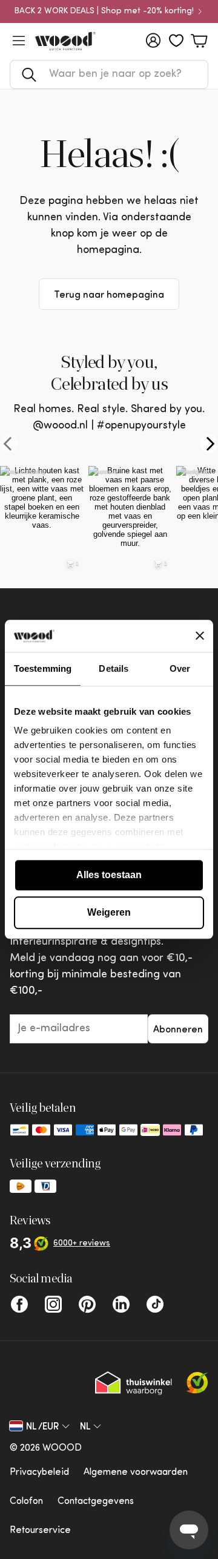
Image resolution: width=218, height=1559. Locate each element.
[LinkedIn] (121, 1304)
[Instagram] (53, 1304)
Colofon (26, 1501)
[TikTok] (155, 1304)
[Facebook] (19, 1304)
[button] (109, 74)
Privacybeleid (39, 1472)
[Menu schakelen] (19, 40)
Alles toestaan (109, 875)
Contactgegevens (96, 1501)
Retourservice (40, 1530)
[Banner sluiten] (200, 636)
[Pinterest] (87, 1304)
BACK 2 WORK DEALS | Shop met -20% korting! (104, 11)
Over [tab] (180, 668)
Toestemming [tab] (42, 668)
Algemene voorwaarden (136, 1472)
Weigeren (109, 912)
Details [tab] (113, 668)
